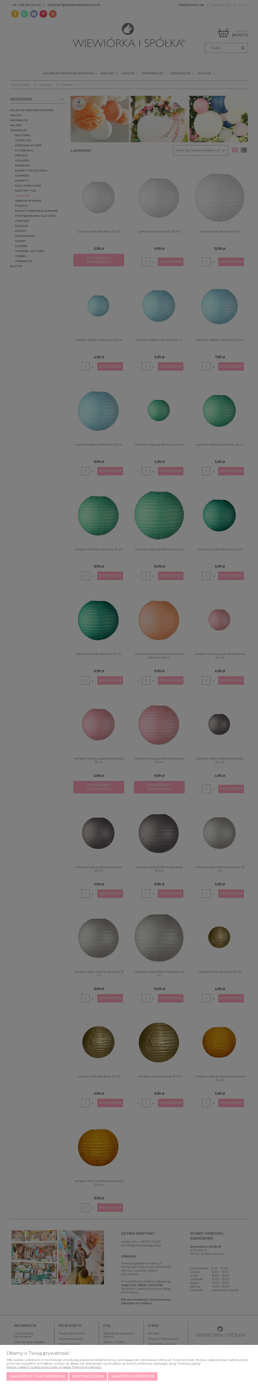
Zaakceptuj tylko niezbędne (37, 1376)
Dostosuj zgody (88, 1376)
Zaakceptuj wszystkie (132, 1376)
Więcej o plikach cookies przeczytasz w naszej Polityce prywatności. (54, 1367)
